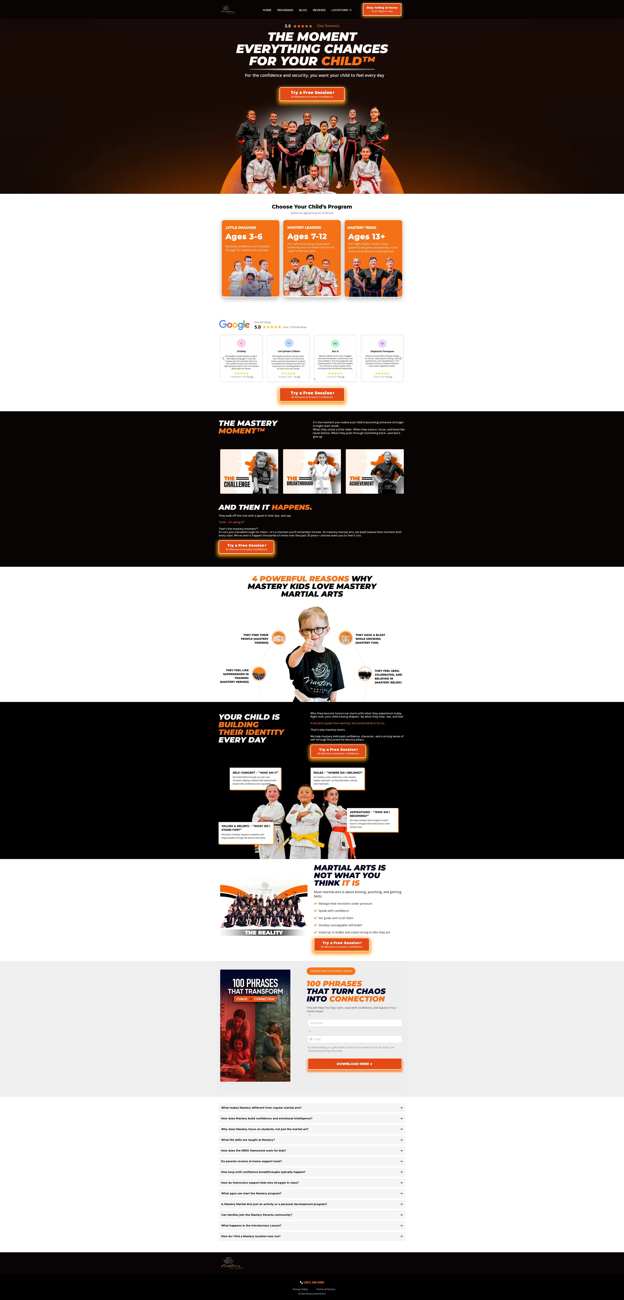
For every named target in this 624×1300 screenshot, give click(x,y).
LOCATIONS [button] (340, 10)
